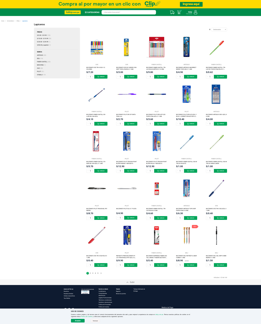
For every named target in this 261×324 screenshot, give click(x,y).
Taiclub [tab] (118, 289)
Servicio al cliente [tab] (103, 289)
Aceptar (78, 321)
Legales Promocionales (105, 297)
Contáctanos (102, 291)
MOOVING (42, 65)
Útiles (18, 21)
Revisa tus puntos (121, 293)
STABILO (42, 75)
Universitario (10, 21)
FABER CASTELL (44, 61)
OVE (40, 68)
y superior (44, 45)
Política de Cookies (104, 307)
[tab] (142, 298)
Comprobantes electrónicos (103, 294)
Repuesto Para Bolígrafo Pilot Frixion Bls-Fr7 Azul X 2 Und (125, 257)
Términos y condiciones (105, 300)
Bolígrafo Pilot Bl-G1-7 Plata (126, 208)
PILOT (41, 71)
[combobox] (128, 12)
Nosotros (66, 291)
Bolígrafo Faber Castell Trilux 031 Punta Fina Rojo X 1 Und (216, 69)
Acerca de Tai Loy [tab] (68, 289)
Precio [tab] (39, 32)
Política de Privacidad (105, 304)
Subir (132, 282)
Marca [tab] (39, 52)
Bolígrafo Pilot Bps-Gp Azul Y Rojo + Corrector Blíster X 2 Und (186, 116)
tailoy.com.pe (159, 314)
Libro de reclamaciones (87, 289)
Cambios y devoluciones (105, 302)
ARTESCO (42, 55)
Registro (118, 291)
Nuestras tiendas (68, 293)
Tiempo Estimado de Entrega (139, 290)
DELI (40, 58)
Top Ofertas (67, 298)
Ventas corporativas (69, 296)
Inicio (3, 21)
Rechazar (95, 321)
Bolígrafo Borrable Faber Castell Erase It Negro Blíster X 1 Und (156, 257)
